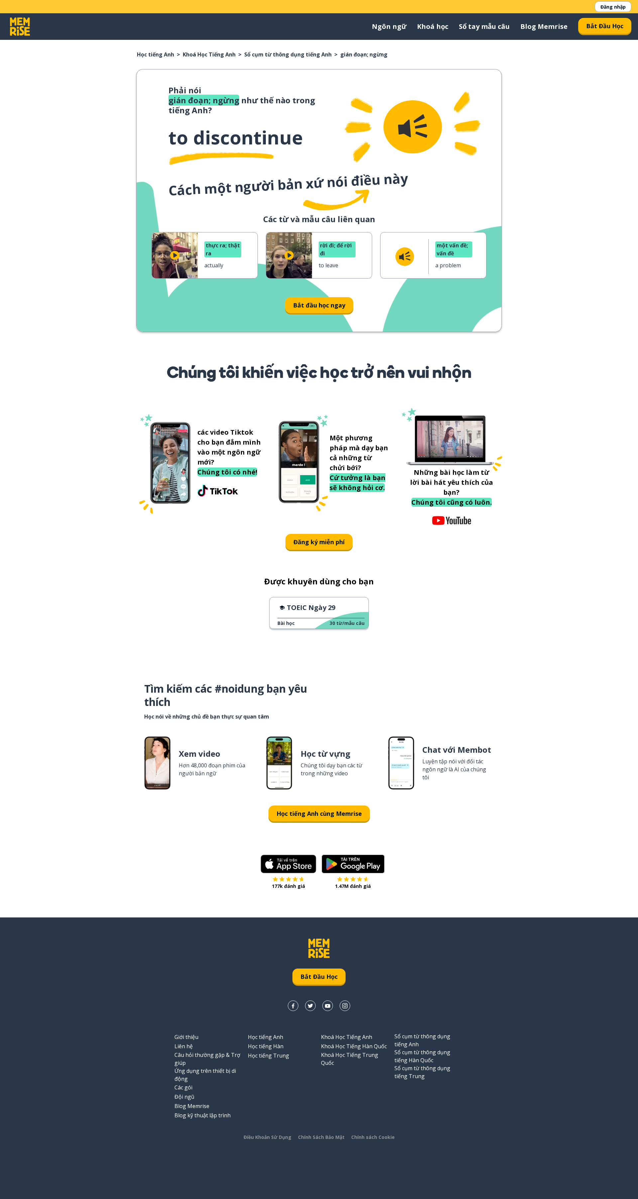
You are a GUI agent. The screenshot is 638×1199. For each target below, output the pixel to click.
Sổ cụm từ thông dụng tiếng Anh (288, 54)
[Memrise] (20, 26)
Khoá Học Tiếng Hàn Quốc (354, 1046)
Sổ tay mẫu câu (484, 26)
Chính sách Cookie (373, 1137)
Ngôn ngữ (389, 26)
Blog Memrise (544, 26)
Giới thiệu (186, 1037)
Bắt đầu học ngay (319, 305)
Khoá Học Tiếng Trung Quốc (349, 1059)
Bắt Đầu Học (604, 26)
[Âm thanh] (412, 126)
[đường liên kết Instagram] (345, 1005)
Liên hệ (183, 1046)
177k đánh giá (288, 886)
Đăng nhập (613, 7)
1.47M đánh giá (353, 886)
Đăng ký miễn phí (319, 542)
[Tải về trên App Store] (288, 864)
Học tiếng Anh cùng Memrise (319, 813)
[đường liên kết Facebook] (293, 1005)
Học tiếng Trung (268, 1055)
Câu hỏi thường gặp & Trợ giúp (207, 1059)
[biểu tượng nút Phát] (175, 255)
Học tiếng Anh (155, 54)
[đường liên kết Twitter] (310, 1005)
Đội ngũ (184, 1096)
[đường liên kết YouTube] (327, 1005)
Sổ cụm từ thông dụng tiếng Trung (422, 1072)
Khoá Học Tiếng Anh (209, 54)
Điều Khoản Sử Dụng (267, 1137)
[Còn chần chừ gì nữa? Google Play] (353, 864)
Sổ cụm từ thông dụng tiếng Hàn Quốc (422, 1056)
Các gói (183, 1087)
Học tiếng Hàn (265, 1046)
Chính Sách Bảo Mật (321, 1137)
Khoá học (432, 26)
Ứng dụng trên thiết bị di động (205, 1074)
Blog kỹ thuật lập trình (202, 1115)
